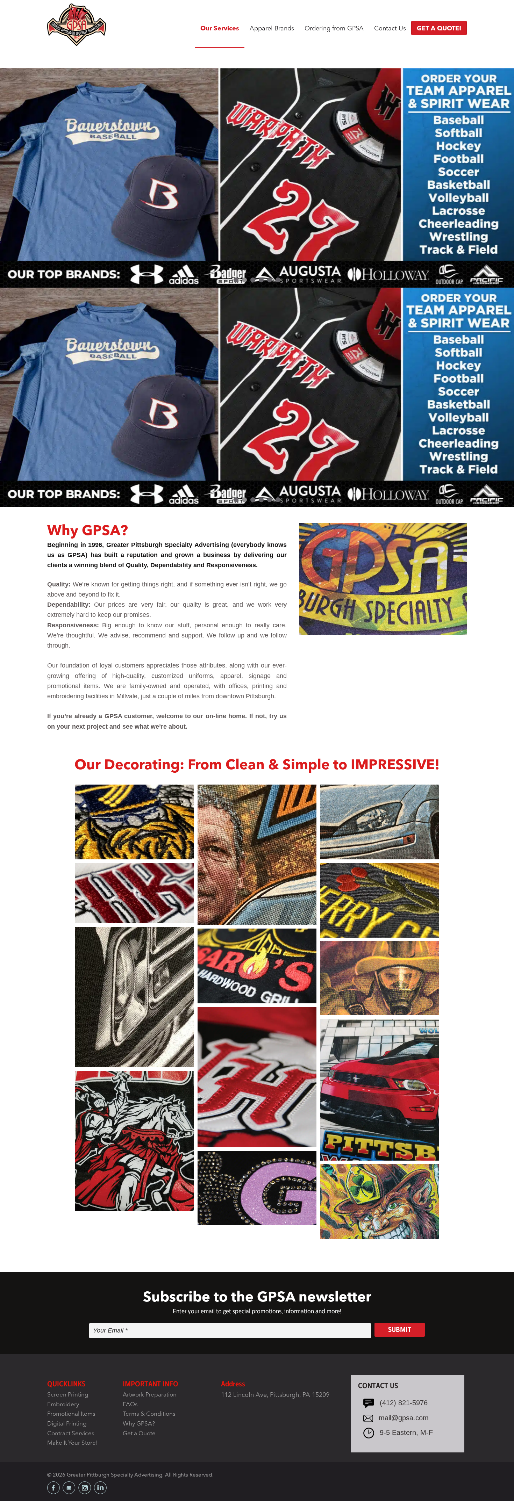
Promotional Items (71, 1414)
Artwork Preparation (150, 1395)
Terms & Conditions (149, 1414)
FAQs (130, 1405)
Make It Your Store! (72, 1443)
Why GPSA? (139, 1424)
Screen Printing (67, 1395)
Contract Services (70, 1434)
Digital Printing (67, 1424)
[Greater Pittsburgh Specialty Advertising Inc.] (76, 24)
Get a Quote (139, 1434)
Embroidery (63, 1405)
